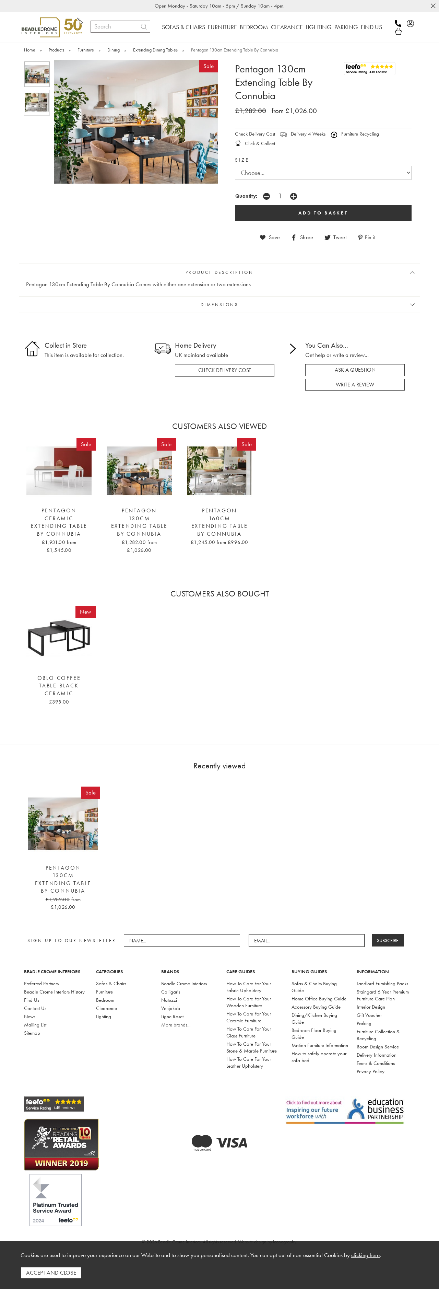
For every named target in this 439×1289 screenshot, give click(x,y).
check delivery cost (224, 370)
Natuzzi (169, 1000)
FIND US (371, 27)
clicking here (365, 1255)
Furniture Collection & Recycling (378, 1035)
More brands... (175, 1024)
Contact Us (35, 1008)
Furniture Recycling (359, 133)
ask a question (355, 370)
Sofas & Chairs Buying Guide (314, 987)
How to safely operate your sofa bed (319, 1057)
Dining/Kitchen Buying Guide (314, 1018)
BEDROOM (254, 27)
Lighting (103, 1016)
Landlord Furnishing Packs (382, 983)
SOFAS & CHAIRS (183, 27)
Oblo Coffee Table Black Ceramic (59, 686)
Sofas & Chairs (111, 983)
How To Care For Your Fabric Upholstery (248, 987)
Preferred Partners (41, 983)
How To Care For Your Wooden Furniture (248, 1002)
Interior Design (371, 1006)
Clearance (106, 1008)
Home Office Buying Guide (319, 998)
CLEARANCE (287, 27)
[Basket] (398, 31)
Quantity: (246, 196)
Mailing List (35, 1024)
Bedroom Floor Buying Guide (314, 1034)
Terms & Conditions (376, 1063)
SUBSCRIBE (388, 940)
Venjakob (170, 1008)
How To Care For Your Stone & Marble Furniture (251, 1047)
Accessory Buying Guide (316, 1006)
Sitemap (32, 1033)
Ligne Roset (172, 1016)
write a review (355, 384)
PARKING (346, 27)
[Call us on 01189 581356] (400, 23)
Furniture (104, 991)
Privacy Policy (370, 1071)
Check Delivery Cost (255, 133)
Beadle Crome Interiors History (54, 991)
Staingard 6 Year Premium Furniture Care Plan (383, 995)
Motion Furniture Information (320, 1045)
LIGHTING (319, 27)
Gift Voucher (369, 1015)
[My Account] (412, 23)
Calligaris (170, 991)
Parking (364, 1023)
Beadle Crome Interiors (184, 983)
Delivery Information (376, 1055)
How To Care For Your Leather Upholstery (248, 1062)
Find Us (31, 1000)
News (29, 1016)
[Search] (144, 26)
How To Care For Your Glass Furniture (248, 1032)
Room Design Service (378, 1046)
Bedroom (105, 1000)
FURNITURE (222, 27)
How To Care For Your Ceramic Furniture (248, 1017)
